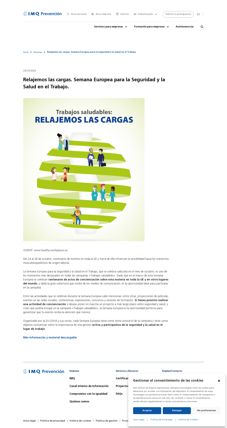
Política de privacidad (52, 421)
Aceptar (147, 410)
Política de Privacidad (161, 420)
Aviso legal (138, 420)
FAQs (119, 394)
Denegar (177, 410)
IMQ (72, 378)
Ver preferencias (206, 410)
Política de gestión (107, 421)
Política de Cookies (188, 420)
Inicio (26, 52)
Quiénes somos (79, 401)
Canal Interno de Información (89, 386)
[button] (219, 380)
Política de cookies (80, 421)
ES (198, 14)
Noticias (38, 52)
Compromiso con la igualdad (88, 394)
